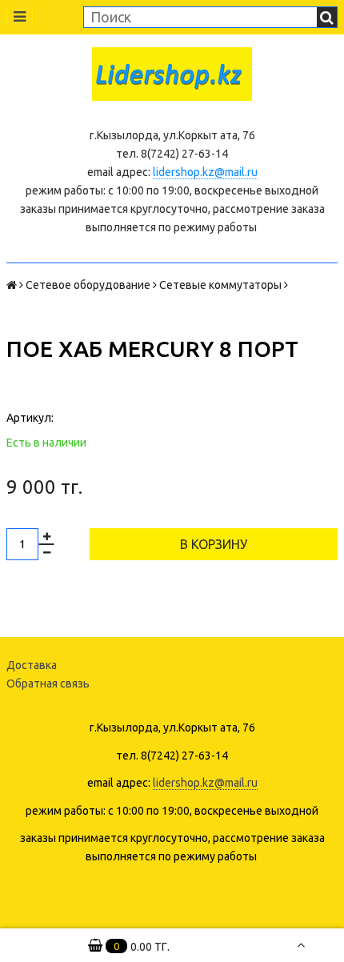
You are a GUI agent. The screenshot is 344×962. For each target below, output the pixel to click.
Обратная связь (48, 683)
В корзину (213, 544)
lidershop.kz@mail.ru (205, 172)
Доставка (31, 665)
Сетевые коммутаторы (220, 285)
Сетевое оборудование (88, 285)
